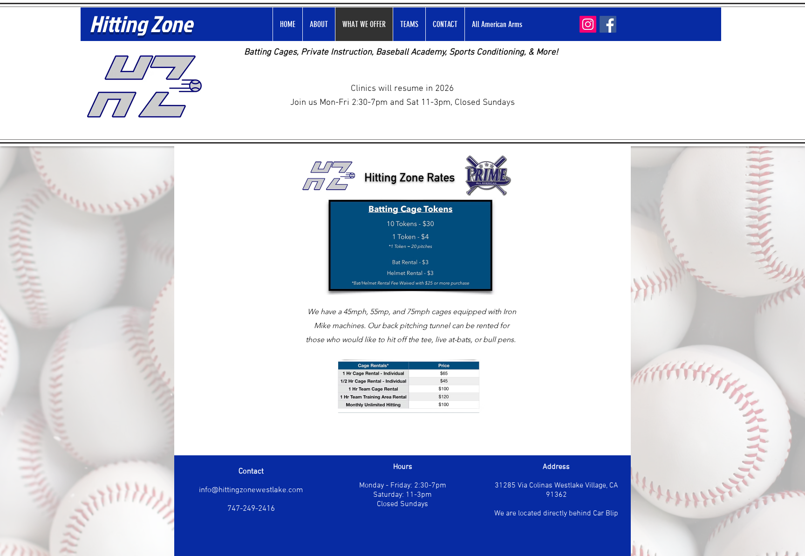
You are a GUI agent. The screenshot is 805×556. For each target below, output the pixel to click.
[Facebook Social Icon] (608, 24)
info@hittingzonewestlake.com (251, 490)
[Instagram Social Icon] (588, 24)
